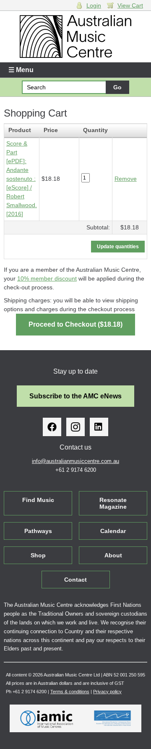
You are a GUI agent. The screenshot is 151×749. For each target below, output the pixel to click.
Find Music (38, 500)
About (113, 555)
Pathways (38, 531)
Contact (75, 579)
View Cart (130, 5)
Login (93, 5)
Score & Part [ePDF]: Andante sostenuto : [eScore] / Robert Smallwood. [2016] (21, 178)
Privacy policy (107, 691)
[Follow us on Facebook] (52, 427)
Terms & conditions (69, 691)
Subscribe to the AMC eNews (75, 396)
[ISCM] (112, 718)
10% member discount (47, 278)
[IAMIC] (47, 718)
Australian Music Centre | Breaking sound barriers (75, 36)
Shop (38, 555)
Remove (126, 178)
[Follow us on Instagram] (75, 427)
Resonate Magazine (113, 503)
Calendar (113, 531)
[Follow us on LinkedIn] (99, 427)
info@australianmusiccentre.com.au (75, 461)
